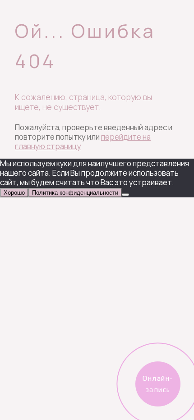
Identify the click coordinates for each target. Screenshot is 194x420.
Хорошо (14, 192)
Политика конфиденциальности (75, 192)
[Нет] (125, 194)
